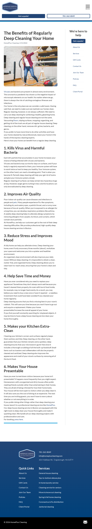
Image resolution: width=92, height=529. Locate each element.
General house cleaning (48, 473)
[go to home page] (35, 7)
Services (76, 53)
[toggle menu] (87, 7)
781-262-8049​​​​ (68, 16)
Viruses (7, 91)
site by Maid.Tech (36, 522)
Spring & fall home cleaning (50, 497)
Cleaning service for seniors (50, 487)
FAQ (74, 85)
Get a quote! (23, 16)
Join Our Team (78, 73)
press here (18, 419)
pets (15, 202)
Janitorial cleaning (46, 507)
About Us (76, 47)
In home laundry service (48, 483)
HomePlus (50, 405)
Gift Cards (77, 60)
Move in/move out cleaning (50, 492)
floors (15, 120)
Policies (76, 79)
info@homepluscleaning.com (50, 456)
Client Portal (78, 92)
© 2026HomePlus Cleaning (15, 522)
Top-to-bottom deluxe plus (50, 478)
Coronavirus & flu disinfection (51, 502)
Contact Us (77, 66)
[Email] (85, 522)
